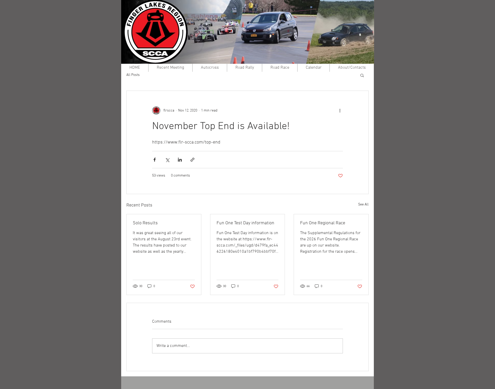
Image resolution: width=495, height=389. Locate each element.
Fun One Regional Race (322, 223)
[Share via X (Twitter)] (167, 159)
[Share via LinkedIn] (179, 159)
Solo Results (145, 223)
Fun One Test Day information (245, 223)
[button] (362, 75)
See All (363, 204)
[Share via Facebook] (154, 159)
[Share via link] (192, 159)
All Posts (133, 75)
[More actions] (340, 110)
